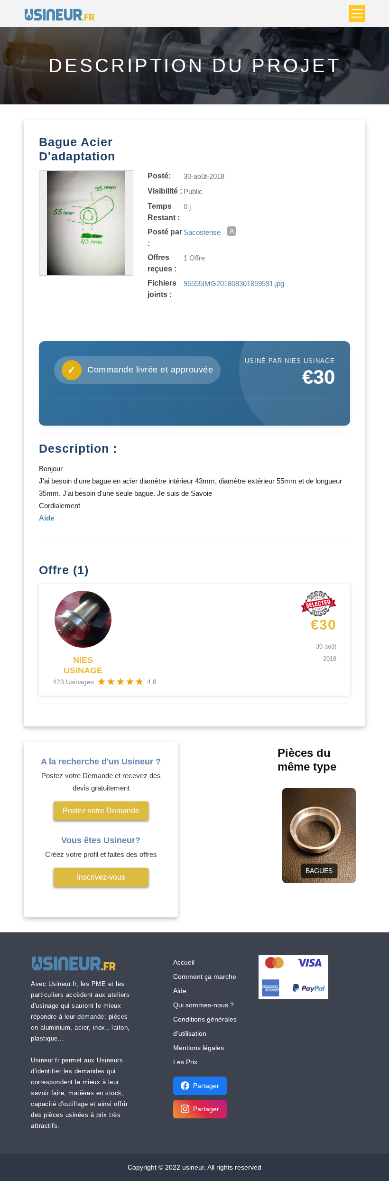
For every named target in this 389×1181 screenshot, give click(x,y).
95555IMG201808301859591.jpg (234, 283)
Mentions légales (198, 1047)
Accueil (183, 962)
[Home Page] (62, 13)
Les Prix (185, 1062)
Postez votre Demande (101, 811)
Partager (206, 1085)
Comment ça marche (204, 976)
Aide (179, 991)
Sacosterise (202, 232)
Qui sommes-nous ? (203, 1005)
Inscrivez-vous (101, 877)
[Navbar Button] (357, 13)
